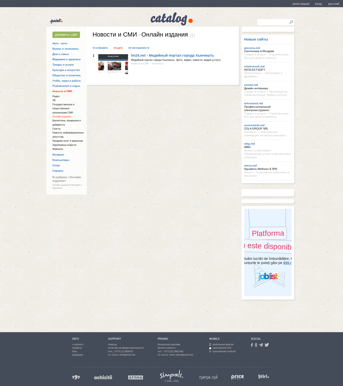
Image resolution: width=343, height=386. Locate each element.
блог (74, 351)
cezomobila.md (254, 125)
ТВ (53, 100)
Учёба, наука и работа (66, 80)
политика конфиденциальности (126, 347)
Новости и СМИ (62, 91)
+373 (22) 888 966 (173, 351)
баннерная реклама (169, 344)
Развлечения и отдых (66, 85)
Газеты (56, 128)
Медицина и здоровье (66, 59)
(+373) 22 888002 (123, 351)
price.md (237, 377)
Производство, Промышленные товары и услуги (266, 93)
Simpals (171, 374)
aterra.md (250, 165)
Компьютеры (60, 160)
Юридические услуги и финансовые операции (267, 155)
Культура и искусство (66, 70)
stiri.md (263, 376)
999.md (76, 377)
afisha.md (135, 377)
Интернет (58, 154)
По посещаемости (138, 47)
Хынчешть (157, 63)
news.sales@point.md (181, 354)
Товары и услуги (63, 64)
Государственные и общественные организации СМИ (63, 108)
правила (77, 347)
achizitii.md (103, 377)
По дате (118, 47)
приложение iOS (222, 347)
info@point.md (127, 354)
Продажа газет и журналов (67, 140)
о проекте (77, 344)
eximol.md (251, 84)
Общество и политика (66, 75)
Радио (56, 96)
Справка (57, 170)
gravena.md (252, 47)
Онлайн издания (61, 116)
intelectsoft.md (254, 66)
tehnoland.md (253, 103)
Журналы (57, 149)
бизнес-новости (166, 347)
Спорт (56, 165)
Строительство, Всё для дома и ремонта (266, 56)
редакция (77, 354)
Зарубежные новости (64, 145)
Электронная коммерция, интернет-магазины (265, 133)
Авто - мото (59, 43)
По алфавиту (100, 47)
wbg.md (249, 143)
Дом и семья (60, 54)
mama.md (208, 376)
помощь (112, 344)
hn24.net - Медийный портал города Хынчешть (172, 55)
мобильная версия (223, 344)
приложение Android (224, 351)
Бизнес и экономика (65, 48)
